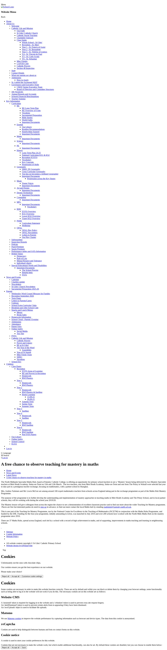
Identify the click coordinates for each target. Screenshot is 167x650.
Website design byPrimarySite (19, 545)
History (20, 150)
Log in (9, 448)
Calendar (15, 279)
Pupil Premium (17, 247)
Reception (21, 369)
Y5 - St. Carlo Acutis (30, 56)
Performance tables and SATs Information (28, 251)
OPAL (19, 228)
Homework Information (21, 317)
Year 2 (19, 387)
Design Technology (25, 193)
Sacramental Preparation (32, 115)
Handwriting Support (30, 132)
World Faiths (27, 120)
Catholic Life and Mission (22, 28)
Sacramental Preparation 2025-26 (25, 289)
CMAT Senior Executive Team (29, 87)
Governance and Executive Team (25, 85)
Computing (21, 197)
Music (19, 181)
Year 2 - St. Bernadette (31, 49)
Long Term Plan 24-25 (31, 153)
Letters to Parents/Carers (21, 301)
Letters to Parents (29, 235)
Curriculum (16, 103)
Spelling (25, 411)
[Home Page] (7, 7)
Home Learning (28, 394)
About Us (10, 24)
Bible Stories (27, 117)
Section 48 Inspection (25, 68)
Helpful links (27, 272)
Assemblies (26, 350)
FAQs (24, 275)
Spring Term (27, 404)
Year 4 (19, 413)
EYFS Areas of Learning (32, 371)
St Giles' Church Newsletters (23, 286)
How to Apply (23, 80)
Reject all (5, 576)
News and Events (13, 277)
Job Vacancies (17, 92)
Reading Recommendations (33, 129)
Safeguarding (16, 240)
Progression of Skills (30, 164)
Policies (14, 244)
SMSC (19, 357)
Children (9, 364)
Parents (9, 291)
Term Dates (16, 298)
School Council (17, 441)
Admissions (16, 78)
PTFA (14, 336)
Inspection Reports (19, 242)
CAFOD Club (23, 63)
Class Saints (22, 40)
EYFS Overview (29, 211)
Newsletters (16, 284)
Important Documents (31, 122)
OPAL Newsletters (29, 232)
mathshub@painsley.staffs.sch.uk (117, 507)
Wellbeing (26, 225)
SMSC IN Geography (31, 169)
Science (20, 141)
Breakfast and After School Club (24, 308)
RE (18, 106)
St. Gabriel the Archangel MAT (24, 82)
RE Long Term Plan (30, 108)
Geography (21, 167)
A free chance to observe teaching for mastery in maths (28, 477)
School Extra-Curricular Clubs (24, 305)
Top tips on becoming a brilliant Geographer (40, 174)
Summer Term (28, 406)
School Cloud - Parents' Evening (24, 319)
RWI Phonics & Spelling (32, 392)
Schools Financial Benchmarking (25, 96)
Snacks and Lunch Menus (22, 310)
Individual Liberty (24, 263)
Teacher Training (18, 99)
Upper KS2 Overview (31, 218)
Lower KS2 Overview (31, 216)
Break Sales (21, 315)
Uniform (15, 303)
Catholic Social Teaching (27, 35)
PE (18, 146)
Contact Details (17, 73)
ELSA (14, 444)
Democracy (21, 256)
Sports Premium (18, 249)
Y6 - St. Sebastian (29, 59)
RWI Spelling (27, 425)
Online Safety (17, 329)
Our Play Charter (29, 237)
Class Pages (16, 366)
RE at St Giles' (23, 345)
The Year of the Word (25, 348)
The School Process (30, 270)
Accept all (15, 576)
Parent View (16, 326)
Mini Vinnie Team (24, 355)
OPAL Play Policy (29, 230)
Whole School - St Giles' (32, 42)
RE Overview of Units (31, 110)
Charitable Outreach (25, 38)
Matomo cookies (14, 618)
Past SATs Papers (29, 434)
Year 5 (19, 420)
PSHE (19, 221)
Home (8, 21)
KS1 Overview (28, 214)
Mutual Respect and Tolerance (29, 261)
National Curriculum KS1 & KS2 (36, 155)
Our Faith (21, 31)
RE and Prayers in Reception (34, 373)
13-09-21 (31, 397)
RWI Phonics (27, 378)
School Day (16, 362)
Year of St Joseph (24, 352)
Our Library (27, 127)
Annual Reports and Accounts (23, 94)
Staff (13, 71)
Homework (26, 376)
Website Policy (12, 536)
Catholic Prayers (23, 66)
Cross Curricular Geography (33, 171)
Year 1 (19, 380)
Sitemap (9, 532)
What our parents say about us (23, 75)
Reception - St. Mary (30, 45)
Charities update (18, 282)
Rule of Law (22, 258)
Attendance (16, 324)
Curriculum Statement (31, 223)
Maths (19, 136)
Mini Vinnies (22, 61)
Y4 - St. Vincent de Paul (32, 54)
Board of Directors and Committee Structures (35, 89)
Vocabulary (26, 160)
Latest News (11, 475)
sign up (43, 507)
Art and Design (23, 188)
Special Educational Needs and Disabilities (29, 265)
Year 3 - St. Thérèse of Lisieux (34, 52)
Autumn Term (28, 402)
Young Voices (27, 183)
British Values (17, 254)
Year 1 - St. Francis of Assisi (33, 47)
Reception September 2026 (22, 296)
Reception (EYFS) (29, 157)
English (20, 125)
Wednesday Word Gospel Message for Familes (30, 294)
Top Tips (20, 333)
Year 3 (19, 409)
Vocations (26, 113)
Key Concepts (28, 162)
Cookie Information (14, 534)
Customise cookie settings (32, 576)
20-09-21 (31, 399)
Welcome (15, 26)
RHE (19, 209)
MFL (19, 202)
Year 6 (19, 427)
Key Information (13, 101)
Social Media (22, 331)
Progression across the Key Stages (41, 178)
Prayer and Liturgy (24, 343)
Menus (19, 312)
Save (24, 648)
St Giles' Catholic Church (27, 33)
